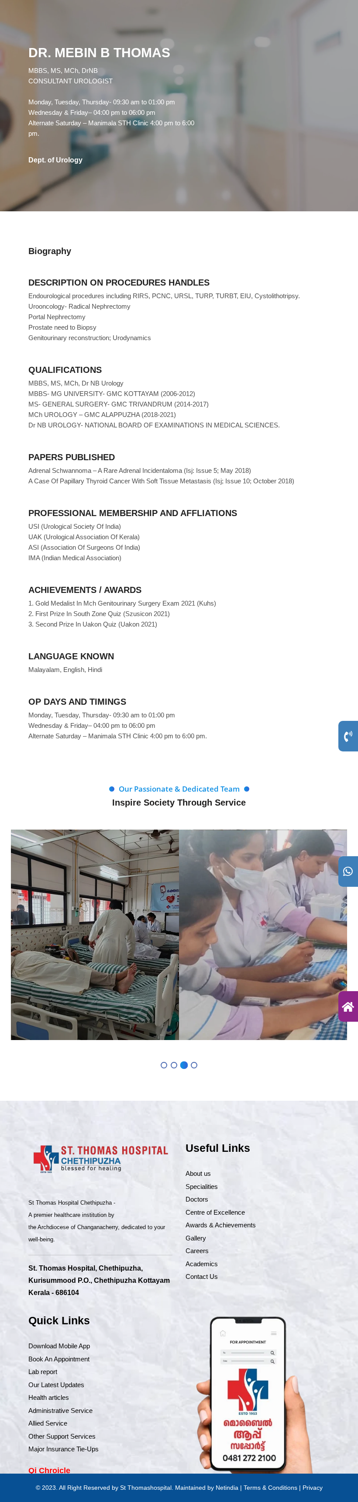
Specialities (202, 1186)
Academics (202, 1264)
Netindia (227, 1487)
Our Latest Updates (56, 1384)
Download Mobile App (59, 1346)
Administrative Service (60, 1410)
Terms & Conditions (270, 1487)
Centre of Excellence (215, 1212)
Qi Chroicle (49, 1470)
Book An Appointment (59, 1359)
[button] (164, 1065)
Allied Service (47, 1423)
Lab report (42, 1371)
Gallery (196, 1238)
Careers (197, 1250)
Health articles (48, 1397)
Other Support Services (62, 1436)
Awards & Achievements (221, 1225)
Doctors (197, 1199)
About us (198, 1173)
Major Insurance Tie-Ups (63, 1449)
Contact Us (202, 1276)
